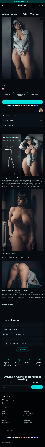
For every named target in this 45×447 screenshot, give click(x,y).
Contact (3, 417)
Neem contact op (22, 349)
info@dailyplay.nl (5, 407)
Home (3, 10)
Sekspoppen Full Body (27, 422)
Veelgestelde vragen (6, 422)
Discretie (3, 415)
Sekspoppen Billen (26, 420)
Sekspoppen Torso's (27, 417)
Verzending (4, 411)
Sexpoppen (7, 10)
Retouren (3, 413)
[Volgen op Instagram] (2, 434)
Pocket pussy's (26, 411)
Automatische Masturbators (28, 413)
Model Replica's (26, 415)
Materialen (4, 420)
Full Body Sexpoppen (14, 10)
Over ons (3, 424)
